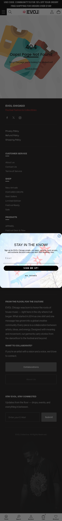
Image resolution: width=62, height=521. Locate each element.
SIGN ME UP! (31, 268)
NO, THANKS (31, 276)
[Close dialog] (59, 235)
